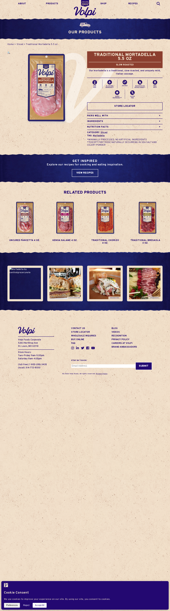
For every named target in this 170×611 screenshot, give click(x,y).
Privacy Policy (120, 339)
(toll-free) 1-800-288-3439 (32, 364)
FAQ (73, 343)
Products (52, 3)
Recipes (133, 3)
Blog (115, 328)
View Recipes (85, 172)
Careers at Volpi (122, 343)
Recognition (119, 336)
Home (10, 44)
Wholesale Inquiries (83, 336)
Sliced (20, 44)
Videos (116, 332)
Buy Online (77, 339)
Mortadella (99, 135)
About (22, 3)
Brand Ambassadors (124, 347)
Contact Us (78, 328)
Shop (103, 3)
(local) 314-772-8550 (29, 367)
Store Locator (124, 106)
